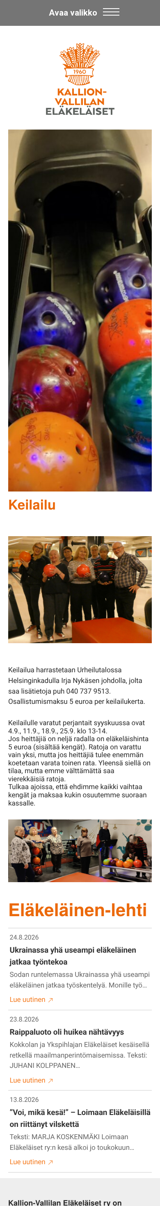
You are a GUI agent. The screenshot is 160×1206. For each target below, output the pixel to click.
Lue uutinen (28, 1000)
